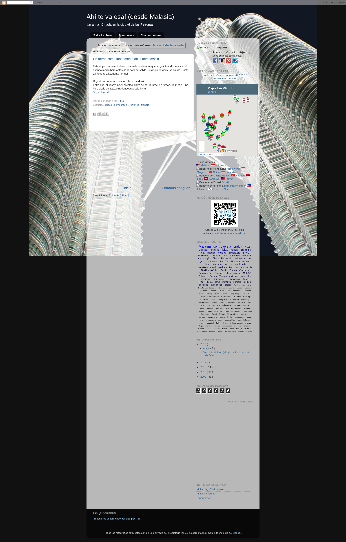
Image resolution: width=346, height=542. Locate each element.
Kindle (202, 297)
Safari (209, 311)
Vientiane (245, 314)
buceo (245, 261)
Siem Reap (247, 311)
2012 (203, 362)
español (210, 323)
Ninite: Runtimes (205, 493)
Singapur (202, 172)
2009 (203, 376)
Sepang (216, 255)
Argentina (247, 285)
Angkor (237, 285)
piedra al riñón (225, 267)
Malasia (205, 165)
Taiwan (229, 179)
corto (220, 320)
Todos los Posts (103, 35)
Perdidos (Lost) (222, 308)
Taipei (214, 314)
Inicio (127, 188)
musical (217, 326)
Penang (210, 308)
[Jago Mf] (215, 62)
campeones (239, 317)
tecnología (204, 258)
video (220, 332)
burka (229, 317)
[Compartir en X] (103, 114)
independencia (236, 323)
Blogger (236, 533)
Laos (200, 179)
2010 (203, 372)
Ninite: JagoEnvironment (210, 489)
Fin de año (226, 258)
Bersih (224, 270)
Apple (249, 267)
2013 (203, 344)
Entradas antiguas (176, 188)
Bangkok (223, 288)
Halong (209, 294)
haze (225, 323)
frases (246, 279)
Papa (202, 308)
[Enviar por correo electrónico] (94, 114)
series (209, 329)
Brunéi (225, 182)
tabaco (217, 329)
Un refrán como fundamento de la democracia (126, 59)
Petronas (202, 276)
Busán (239, 288)
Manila (214, 302)
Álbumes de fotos (151, 35)
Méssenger (227, 305)
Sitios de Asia (126, 35)
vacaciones (202, 332)
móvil (213, 267)
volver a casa (230, 332)
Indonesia (221, 165)
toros (232, 329)
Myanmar (212, 261)
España (213, 291)
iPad (201, 282)
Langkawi (204, 300)
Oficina (246, 305)
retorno (201, 329)
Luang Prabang (224, 300)
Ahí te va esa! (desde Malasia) (130, 16)
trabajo (145, 105)
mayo (206, 348)
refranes (135, 105)
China (216, 172)
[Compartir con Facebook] (107, 114)
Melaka (223, 302)
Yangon (202, 317)
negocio (237, 326)
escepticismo (234, 279)
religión (247, 282)
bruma (222, 317)
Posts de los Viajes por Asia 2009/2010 (225, 75)
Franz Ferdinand (233, 291)
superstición (217, 285)
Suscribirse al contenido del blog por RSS (117, 518)
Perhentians (236, 308)
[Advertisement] (141, 158)
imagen (211, 252)
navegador (227, 326)
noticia (234, 249)
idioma (209, 282)
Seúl (227, 311)
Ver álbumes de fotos (225, 78)
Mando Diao (204, 302)
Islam (228, 273)
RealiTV (224, 261)
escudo (201, 323)
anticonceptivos (237, 276)
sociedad (203, 285)
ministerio (203, 267)
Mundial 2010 (214, 305)
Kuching (246, 297)
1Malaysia (234, 252)
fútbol (218, 323)
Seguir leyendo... (102, 92)
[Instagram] (222, 62)
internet (248, 323)
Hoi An (224, 294)
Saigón (213, 276)
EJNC (246, 252)
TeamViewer (203, 498)
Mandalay (245, 300)
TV (225, 255)
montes (208, 326)
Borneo (233, 270)
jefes (217, 282)
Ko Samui (237, 297)
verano (212, 332)
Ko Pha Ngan (213, 297)
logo (201, 326)
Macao (226, 175)
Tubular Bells (232, 314)
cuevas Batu (230, 320)
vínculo (249, 332)
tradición (248, 329)
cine (201, 320)
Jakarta (237, 273)
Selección (218, 311)
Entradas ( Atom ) (119, 195)
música (222, 252)
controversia (222, 246)
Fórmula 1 (204, 255)
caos (249, 317)
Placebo (201, 311)
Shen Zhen (236, 311)
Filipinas (202, 189)
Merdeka (231, 302)
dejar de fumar (244, 320)
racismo (240, 267)
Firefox (221, 291)
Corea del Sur (220, 189)
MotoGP (247, 273)
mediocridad (241, 264)
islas (225, 249)
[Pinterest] (228, 62)
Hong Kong (233, 168)
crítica (109, 105)
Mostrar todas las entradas (169, 45)
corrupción (206, 279)
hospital (228, 264)
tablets (228, 285)
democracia (121, 105)
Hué (243, 294)
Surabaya (205, 314)
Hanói (216, 294)
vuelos (241, 332)
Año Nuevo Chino (209, 270)
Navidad (237, 305)
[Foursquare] (235, 62)
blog (249, 276)
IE (249, 294)
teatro (224, 329)
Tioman (223, 276)
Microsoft (241, 302)
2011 (203, 367)
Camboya (214, 179)
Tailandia (230, 172)
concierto (216, 264)
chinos (206, 264)
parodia (237, 282)
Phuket (247, 308)
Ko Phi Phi (225, 297)
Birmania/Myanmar (235, 185)
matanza (226, 282)
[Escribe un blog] (99, 114)
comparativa (211, 320)
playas (215, 249)
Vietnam (240, 175)
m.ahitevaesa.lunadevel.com (230, 233)
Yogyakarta (212, 317)
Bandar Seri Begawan (207, 288)
